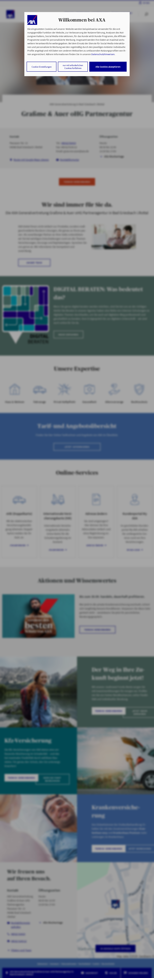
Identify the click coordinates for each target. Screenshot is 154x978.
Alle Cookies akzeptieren (107, 66)
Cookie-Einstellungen (42, 66)
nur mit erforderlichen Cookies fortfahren (73, 67)
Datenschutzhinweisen (102, 54)
